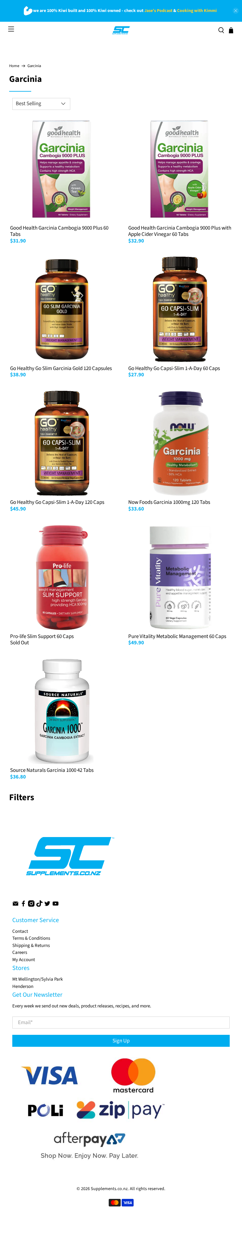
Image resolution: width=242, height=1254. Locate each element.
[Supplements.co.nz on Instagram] (31, 905)
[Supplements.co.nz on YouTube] (55, 905)
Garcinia (34, 66)
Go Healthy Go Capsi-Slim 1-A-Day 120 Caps (57, 502)
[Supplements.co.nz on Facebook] (23, 905)
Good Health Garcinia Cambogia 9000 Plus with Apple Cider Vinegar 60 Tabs (179, 231)
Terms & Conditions (31, 938)
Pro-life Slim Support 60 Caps (42, 636)
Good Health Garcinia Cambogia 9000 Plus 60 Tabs (59, 231)
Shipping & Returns (31, 945)
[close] (236, 11)
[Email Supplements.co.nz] (15, 905)
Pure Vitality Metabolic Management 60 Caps (177, 636)
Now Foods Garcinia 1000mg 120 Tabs (169, 502)
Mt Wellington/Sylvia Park (37, 979)
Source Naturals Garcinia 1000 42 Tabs (52, 770)
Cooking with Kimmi (197, 11)
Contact (20, 931)
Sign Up (121, 1041)
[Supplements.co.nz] (121, 30)
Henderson (22, 986)
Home (14, 66)
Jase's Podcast (158, 11)
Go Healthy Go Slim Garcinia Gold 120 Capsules (61, 368)
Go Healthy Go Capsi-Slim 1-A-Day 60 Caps (174, 368)
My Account (23, 959)
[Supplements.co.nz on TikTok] (39, 905)
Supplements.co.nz (109, 1189)
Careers (19, 952)
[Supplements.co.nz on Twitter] (47, 905)
